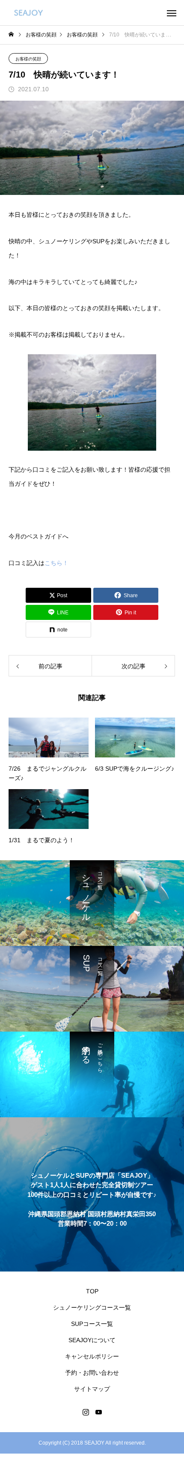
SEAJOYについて (92, 1340)
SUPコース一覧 (92, 1323)
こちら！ (56, 562)
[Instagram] (85, 1412)
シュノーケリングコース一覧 (92, 1307)
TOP (92, 1291)
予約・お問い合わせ (92, 1372)
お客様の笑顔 (28, 59)
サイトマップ (92, 1388)
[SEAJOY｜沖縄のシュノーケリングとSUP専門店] (28, 13)
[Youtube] (98, 1412)
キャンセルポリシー (92, 1356)
